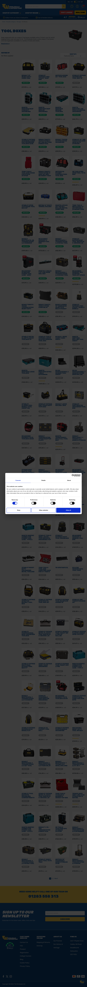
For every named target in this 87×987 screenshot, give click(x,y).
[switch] (34, 503)
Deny (18, 510)
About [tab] (69, 480)
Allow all (68, 510)
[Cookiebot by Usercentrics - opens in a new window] (73, 475)
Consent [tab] (18, 480)
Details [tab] (43, 480)
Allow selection (43, 510)
